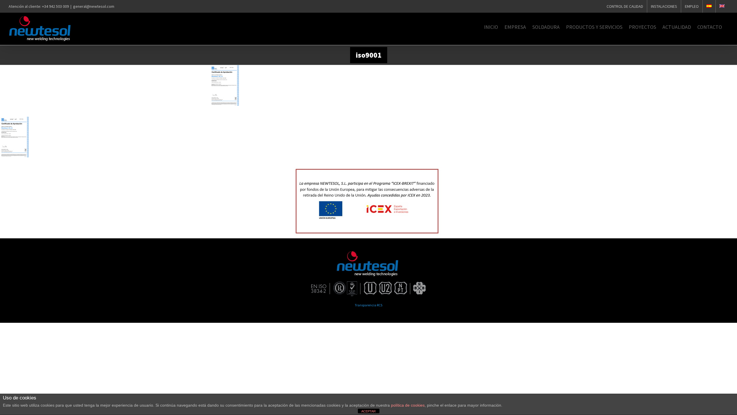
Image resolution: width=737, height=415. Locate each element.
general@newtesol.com (93, 6)
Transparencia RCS (368, 305)
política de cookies (408, 405)
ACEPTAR (368, 411)
